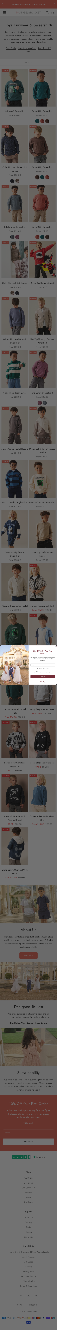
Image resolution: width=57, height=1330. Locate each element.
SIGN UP (43, 676)
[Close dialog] (55, 646)
